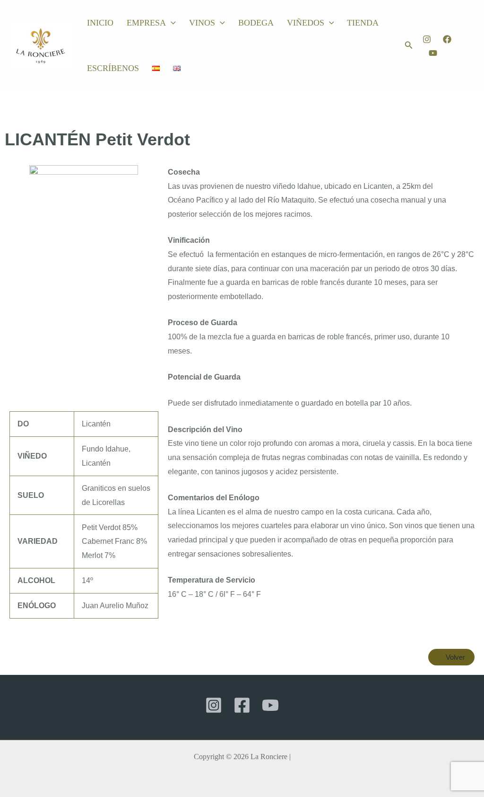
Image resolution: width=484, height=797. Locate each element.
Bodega (256, 22)
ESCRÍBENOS (113, 68)
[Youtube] (433, 53)
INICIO (100, 22)
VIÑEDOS (305, 22)
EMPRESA (146, 22)
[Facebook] (447, 39)
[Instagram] (427, 39)
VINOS (202, 22)
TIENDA (363, 22)
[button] (171, 23)
